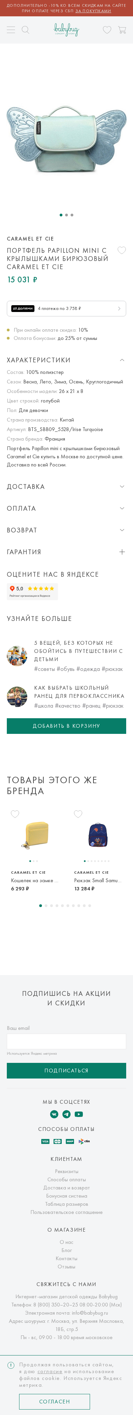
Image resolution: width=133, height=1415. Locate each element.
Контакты (66, 1258)
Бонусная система (66, 1195)
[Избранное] (107, 30)
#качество (67, 705)
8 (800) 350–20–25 (55, 1304)
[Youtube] (79, 1114)
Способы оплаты (66, 1179)
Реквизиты (66, 1171)
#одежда (88, 669)
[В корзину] (122, 30)
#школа (43, 705)
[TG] (66, 1114)
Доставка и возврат (66, 1187)
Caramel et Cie (30, 238)
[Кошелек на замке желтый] (35, 835)
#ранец (91, 705)
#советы (44, 669)
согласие (50, 1371)
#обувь (66, 669)
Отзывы (66, 1266)
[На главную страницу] (66, 29)
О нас (66, 1242)
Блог (66, 1250)
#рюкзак (112, 669)
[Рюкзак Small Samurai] (98, 835)
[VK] (54, 1114)
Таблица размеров (66, 1203)
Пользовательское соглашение (66, 1212)
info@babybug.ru (90, 1312)
